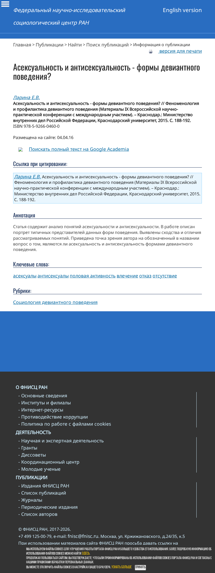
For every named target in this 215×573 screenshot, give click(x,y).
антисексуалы (53, 275)
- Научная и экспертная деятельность (61, 440)
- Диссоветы (32, 455)
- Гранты (27, 448)
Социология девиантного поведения (55, 302)
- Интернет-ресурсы (40, 409)
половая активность (93, 275)
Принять (140, 567)
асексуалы (24, 275)
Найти (75, 44)
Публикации (49, 44)
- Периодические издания (48, 507)
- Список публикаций (42, 493)
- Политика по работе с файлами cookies (64, 424)
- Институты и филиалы (44, 402)
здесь (86, 554)
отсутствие (165, 275)
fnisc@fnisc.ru (83, 536)
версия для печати (180, 51)
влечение (127, 275)
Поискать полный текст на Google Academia (79, 149)
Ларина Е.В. (26, 97)
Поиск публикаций (107, 44)
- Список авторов (37, 514)
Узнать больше (121, 567)
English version (182, 10)
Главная (22, 44)
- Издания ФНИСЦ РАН (43, 486)
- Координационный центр (48, 462)
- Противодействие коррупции (53, 417)
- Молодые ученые (39, 469)
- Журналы (30, 500)
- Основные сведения (42, 395)
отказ (145, 275)
